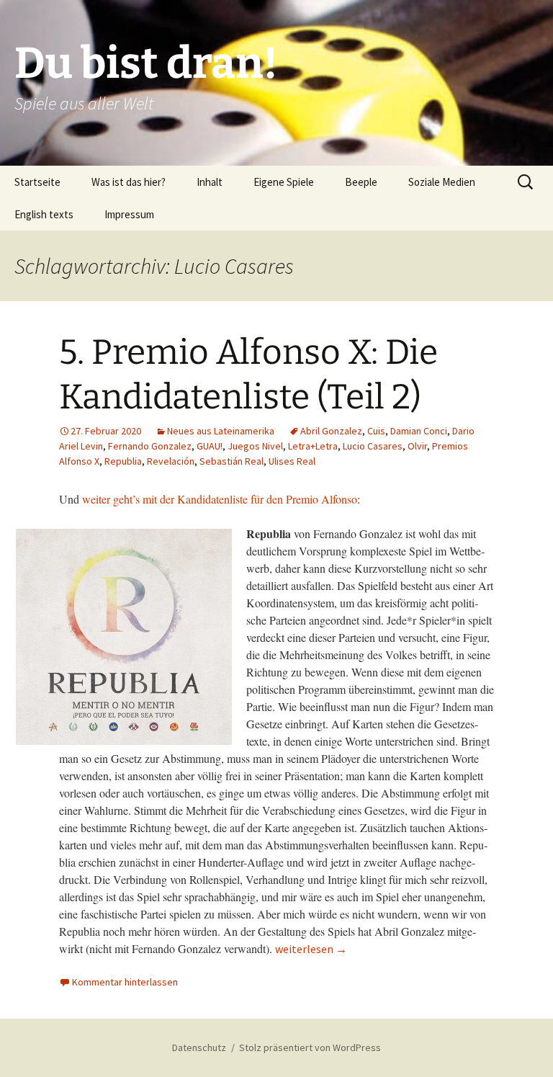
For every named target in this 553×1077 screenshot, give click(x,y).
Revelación (170, 461)
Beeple (361, 182)
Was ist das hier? (128, 182)
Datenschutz (199, 1047)
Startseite (37, 182)
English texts (43, 214)
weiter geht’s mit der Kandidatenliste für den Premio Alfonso (219, 498)
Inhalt (209, 182)
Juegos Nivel (255, 445)
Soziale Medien (441, 182)
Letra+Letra (313, 445)
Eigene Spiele (283, 182)
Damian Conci (418, 430)
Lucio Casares (373, 445)
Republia (123, 461)
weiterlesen (311, 949)
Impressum (129, 214)
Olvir (417, 445)
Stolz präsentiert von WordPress (310, 1047)
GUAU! (209, 445)
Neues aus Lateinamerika (220, 430)
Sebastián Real (231, 461)
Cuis (376, 430)
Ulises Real (292, 461)
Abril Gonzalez (331, 430)
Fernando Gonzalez (150, 445)
